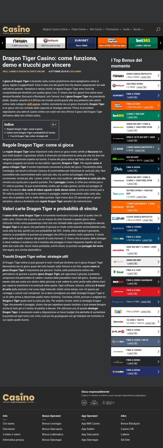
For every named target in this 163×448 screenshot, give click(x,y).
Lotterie (125, 434)
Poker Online (79, 29)
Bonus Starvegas (52, 439)
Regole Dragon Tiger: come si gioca (25, 129)
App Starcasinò (90, 434)
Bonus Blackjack (130, 423)
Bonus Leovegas (51, 423)
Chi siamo (8, 423)
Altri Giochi (96, 29)
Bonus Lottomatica (52, 434)
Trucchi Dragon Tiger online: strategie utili (29, 136)
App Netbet (88, 429)
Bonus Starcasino (52, 429)
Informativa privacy (13, 439)
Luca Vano (75, 71)
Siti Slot (125, 439)
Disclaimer (9, 429)
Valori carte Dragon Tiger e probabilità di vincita (31, 132)
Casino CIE (127, 429)
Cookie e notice (12, 434)
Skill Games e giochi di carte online (24, 71)
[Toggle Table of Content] (52, 124)
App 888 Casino (91, 423)
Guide (126, 29)
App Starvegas (90, 439)
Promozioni (112, 29)
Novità (137, 29)
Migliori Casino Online (55, 29)
